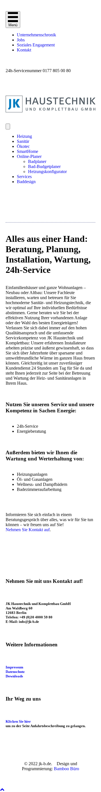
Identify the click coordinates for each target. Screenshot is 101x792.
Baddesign (26, 181)
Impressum (14, 667)
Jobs (21, 39)
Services (24, 176)
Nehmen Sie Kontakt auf (28, 529)
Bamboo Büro (66, 768)
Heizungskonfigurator (47, 171)
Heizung (24, 136)
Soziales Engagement (36, 44)
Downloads (14, 676)
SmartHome (27, 151)
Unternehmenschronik (36, 34)
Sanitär (23, 141)
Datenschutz (15, 672)
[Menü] (8, 126)
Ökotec (23, 146)
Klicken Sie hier (18, 721)
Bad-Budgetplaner (44, 166)
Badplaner (37, 161)
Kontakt (24, 50)
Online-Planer (29, 156)
